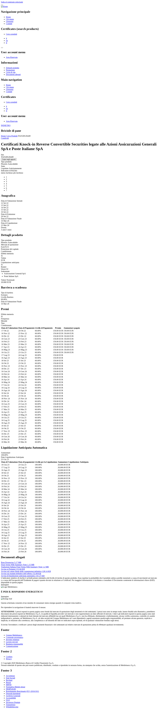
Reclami (9, 680)
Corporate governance (14, 637)
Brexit (8, 682)
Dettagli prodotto (12, 68)
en (7, 40)
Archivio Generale (13, 696)
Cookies (9, 657)
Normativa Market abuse (15, 687)
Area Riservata (12, 57)
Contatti (9, 24)
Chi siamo (10, 19)
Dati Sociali (10, 678)
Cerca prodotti (11, 34)
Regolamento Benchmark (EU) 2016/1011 (22, 691)
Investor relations (12, 640)
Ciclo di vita (10, 72)
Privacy (9, 659)
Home (8, 17)
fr (6, 43)
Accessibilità (11, 698)
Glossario (9, 21)
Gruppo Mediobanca (14, 635)
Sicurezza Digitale (13, 702)
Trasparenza (10, 705)
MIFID (8, 685)
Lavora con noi (12, 642)
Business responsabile (14, 644)
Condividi (5, 138)
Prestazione (10, 70)
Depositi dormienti (13, 693)
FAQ (8, 700)
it (6, 38)
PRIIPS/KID (11, 689)
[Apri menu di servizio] (2, 47)
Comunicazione (12, 646)
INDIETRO (5, 125)
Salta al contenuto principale (12, 2)
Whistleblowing (12, 707)
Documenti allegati (13, 74)
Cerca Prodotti (12, 136)
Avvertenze (10, 676)
